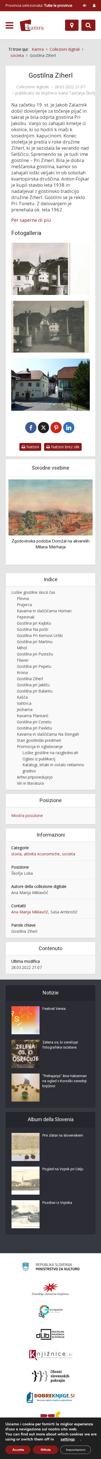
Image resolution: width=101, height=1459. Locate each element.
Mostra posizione (27, 815)
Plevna (23, 598)
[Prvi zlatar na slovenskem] (26, 1147)
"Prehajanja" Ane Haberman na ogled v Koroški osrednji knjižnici (64, 1081)
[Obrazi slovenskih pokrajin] (50, 1376)
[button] (79, 521)
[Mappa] (72, 25)
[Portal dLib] (50, 1334)
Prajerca (24, 604)
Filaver (23, 660)
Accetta (18, 1450)
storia (16, 854)
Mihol (22, 647)
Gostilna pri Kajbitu (34, 623)
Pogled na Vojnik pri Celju (62, 1169)
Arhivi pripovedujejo (35, 777)
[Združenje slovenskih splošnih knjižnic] (50, 1355)
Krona (22, 672)
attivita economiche (42, 854)
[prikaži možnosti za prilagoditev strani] (84, 5)
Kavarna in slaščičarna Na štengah (48, 734)
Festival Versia (54, 1008)
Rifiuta (45, 1450)
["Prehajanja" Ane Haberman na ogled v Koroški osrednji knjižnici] (26, 1088)
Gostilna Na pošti (32, 629)
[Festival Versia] (26, 1020)
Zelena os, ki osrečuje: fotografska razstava (60, 1044)
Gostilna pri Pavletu (34, 728)
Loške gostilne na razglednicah (50, 752)
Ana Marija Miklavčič (29, 912)
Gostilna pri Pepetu (34, 666)
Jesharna (25, 709)
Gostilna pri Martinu (34, 641)
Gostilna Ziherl (30, 678)
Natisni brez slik (64, 446)
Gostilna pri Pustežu (35, 654)
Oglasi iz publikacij (38, 758)
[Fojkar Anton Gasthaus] (50, 269)
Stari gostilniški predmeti (39, 740)
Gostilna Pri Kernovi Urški (40, 635)
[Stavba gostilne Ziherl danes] (50, 385)
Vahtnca (24, 703)
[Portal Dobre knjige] (50, 1397)
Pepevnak (26, 617)
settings (68, 1439)
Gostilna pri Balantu (34, 691)
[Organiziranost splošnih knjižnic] (50, 1289)
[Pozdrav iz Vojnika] (26, 1214)
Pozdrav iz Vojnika (57, 1203)
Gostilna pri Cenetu (34, 721)
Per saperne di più (31, 220)
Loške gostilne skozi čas (33, 592)
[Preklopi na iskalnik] (88, 25)
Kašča (22, 697)
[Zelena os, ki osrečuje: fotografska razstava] (26, 1054)
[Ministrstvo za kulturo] (50, 1268)
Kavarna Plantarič (33, 715)
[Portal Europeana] (51, 1312)
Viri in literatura (30, 783)
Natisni (32, 446)
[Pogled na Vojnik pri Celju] (26, 1181)
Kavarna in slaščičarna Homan (44, 610)
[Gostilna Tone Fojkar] (50, 327)
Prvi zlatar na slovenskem (62, 1135)
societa (68, 854)
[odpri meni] (9, 25)
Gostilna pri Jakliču (33, 684)
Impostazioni (75, 1450)
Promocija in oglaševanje (40, 746)
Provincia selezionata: (39, 5)
